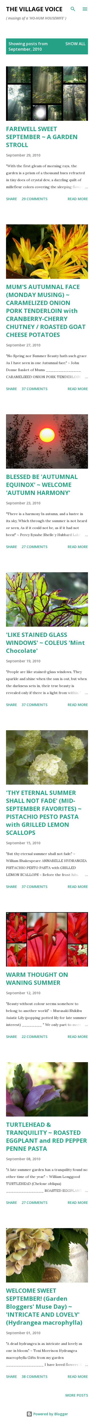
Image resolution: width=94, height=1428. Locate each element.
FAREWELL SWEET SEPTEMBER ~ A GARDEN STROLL (42, 137)
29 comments (34, 198)
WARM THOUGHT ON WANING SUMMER (37, 978)
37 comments (34, 388)
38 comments (34, 1376)
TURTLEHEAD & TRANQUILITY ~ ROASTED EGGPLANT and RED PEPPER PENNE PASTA (46, 1136)
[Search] (73, 9)
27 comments (34, 546)
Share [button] (11, 198)
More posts (76, 1395)
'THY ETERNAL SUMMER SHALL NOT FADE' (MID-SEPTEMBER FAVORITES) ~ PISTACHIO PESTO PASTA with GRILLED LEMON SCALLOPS (43, 812)
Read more (78, 198)
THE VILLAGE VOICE (34, 9)
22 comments (34, 1036)
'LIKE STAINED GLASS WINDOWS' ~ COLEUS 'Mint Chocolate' (45, 642)
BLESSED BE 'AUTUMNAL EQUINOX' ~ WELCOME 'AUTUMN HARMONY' (42, 484)
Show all (75, 43)
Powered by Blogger (50, 1414)
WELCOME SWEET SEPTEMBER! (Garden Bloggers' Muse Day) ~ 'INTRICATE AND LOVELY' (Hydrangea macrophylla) (44, 1306)
